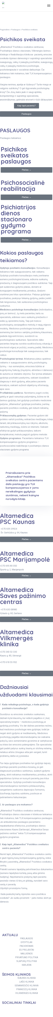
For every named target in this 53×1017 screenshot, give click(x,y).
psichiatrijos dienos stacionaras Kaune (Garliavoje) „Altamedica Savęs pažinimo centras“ (24, 829)
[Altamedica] (3, 5)
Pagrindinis (4, 29)
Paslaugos (15, 29)
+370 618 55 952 (8, 662)
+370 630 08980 (9, 609)
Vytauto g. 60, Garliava (11, 613)
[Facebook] (5, 1007)
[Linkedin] (38, 1007)
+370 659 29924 (9, 528)
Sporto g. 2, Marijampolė (12, 569)
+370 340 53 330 (8, 652)
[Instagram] (21, 1007)
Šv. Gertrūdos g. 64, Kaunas (14, 532)
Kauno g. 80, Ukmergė (10, 655)
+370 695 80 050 (8, 565)
